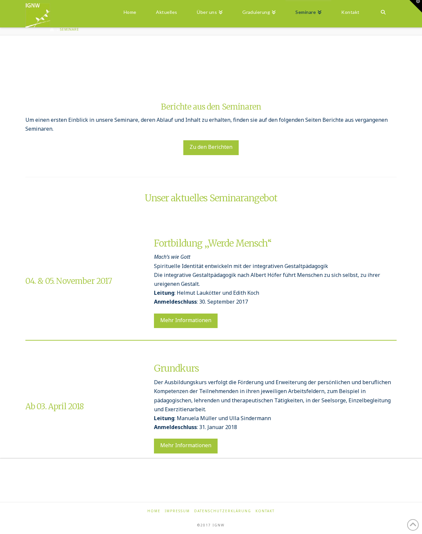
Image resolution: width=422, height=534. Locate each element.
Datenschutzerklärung (222, 511)
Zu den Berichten (211, 146)
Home (154, 511)
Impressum (177, 511)
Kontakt (265, 511)
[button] (415, 6)
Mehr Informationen (185, 320)
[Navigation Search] (383, 11)
